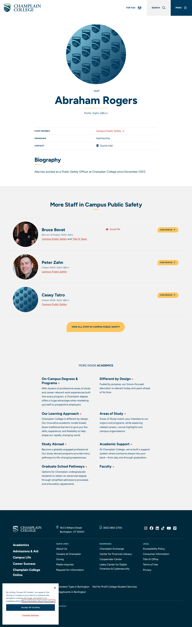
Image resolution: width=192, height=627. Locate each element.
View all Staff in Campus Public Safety (96, 327)
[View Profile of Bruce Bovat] (25, 234)
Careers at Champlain (68, 553)
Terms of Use (150, 564)
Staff (96, 90)
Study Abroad (53, 444)
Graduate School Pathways (63, 466)
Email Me (114, 229)
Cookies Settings (30, 615)
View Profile (166, 230)
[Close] (55, 588)
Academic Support (114, 444)
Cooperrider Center (111, 559)
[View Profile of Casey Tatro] (25, 299)
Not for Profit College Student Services (114, 586)
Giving (60, 559)
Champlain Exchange (112, 548)
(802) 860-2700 (112, 527)
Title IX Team (79, 238)
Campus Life (22, 557)
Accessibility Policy (154, 548)
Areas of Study (111, 413)
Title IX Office (150, 559)
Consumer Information (156, 553)
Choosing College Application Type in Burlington (61, 586)
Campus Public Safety (108, 130)
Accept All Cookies (30, 607)
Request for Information (70, 569)
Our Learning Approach (60, 413)
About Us (61, 548)
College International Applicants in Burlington (60, 591)
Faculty (106, 466)
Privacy (147, 569)
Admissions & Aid (25, 551)
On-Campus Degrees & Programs (60, 381)
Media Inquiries (65, 564)
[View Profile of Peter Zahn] (25, 267)
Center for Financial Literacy (116, 553)
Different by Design (115, 379)
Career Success (24, 564)
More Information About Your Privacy (38, 601)
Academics (21, 545)
